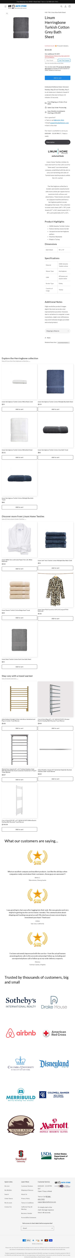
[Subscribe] (52, 1228)
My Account (8, 1202)
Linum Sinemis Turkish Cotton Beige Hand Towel (16, 610)
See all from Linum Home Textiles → (14, 519)
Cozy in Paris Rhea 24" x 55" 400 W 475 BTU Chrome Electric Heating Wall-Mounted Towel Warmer (53, 720)
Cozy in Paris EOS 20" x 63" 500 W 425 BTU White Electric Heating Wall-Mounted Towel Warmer (19, 821)
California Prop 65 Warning (26, 1208)
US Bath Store (39, 1243)
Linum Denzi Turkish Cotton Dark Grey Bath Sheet (16, 659)
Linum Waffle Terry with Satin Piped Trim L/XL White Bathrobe (17, 560)
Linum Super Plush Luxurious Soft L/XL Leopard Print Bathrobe (53, 610)
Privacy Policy (25, 1198)
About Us (24, 1194)
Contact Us (8, 1207)
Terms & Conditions (27, 1202)
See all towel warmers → (10, 678)
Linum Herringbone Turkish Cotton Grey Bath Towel (53, 450)
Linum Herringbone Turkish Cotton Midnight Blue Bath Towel (17, 499)
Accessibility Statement (28, 1217)
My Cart (7, 1186)
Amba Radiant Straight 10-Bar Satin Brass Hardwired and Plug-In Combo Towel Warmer (18, 720)
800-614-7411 (59, 120)
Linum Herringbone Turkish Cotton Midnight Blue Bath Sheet (55, 401)
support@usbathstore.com (59, 123)
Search (7, 1194)
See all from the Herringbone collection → (16, 361)
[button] (5, 6)
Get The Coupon (64, 60)
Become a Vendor (26, 1213)
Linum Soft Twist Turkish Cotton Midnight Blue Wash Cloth (55, 560)
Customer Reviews (27, 1186)
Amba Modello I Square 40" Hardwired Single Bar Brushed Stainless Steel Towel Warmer (55, 770)
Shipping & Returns (27, 1190)
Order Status (9, 1198)
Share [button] (48, 337)
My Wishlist (8, 1190)
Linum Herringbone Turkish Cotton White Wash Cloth (17, 401)
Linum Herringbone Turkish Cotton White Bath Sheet (17, 450)
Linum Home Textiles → (63, 342)
